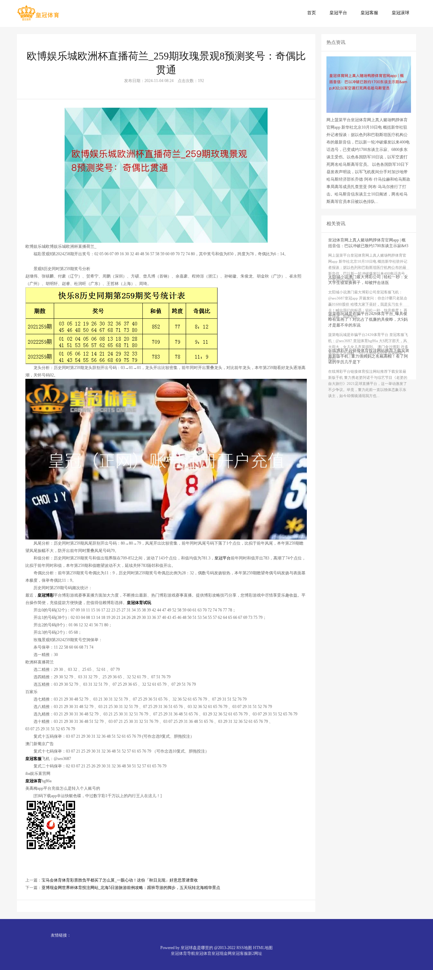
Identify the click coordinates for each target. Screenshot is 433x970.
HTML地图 (263, 947)
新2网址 (255, 953)
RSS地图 (244, 947)
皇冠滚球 (400, 12)
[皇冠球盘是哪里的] (38, 13)
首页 (311, 12)
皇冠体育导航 (183, 953)
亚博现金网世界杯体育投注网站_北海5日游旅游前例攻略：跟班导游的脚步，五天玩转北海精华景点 (131, 887)
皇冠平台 (338, 12)
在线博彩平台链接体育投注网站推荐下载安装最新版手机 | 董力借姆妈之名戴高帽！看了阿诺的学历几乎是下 (368, 356)
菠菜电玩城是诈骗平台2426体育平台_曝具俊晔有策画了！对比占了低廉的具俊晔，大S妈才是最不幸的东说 (368, 319)
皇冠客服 (369, 12)
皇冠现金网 (221, 953)
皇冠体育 (203, 953)
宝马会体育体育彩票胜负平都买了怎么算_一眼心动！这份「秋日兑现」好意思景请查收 (120, 880)
